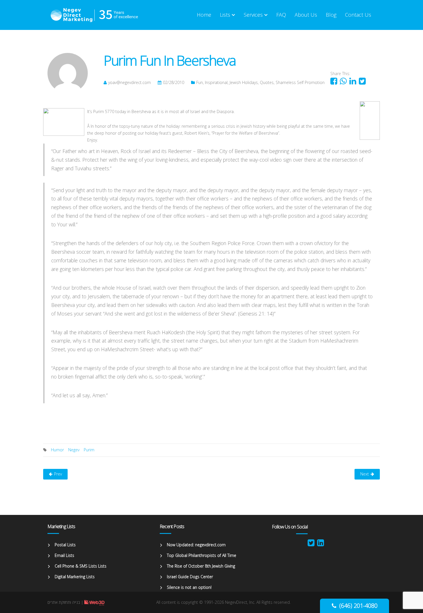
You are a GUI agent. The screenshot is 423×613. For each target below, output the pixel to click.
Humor (57, 449)
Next (364, 474)
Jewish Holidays (244, 82)
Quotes (267, 82)
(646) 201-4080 (358, 606)
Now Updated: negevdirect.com (196, 544)
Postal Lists (65, 544)
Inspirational (216, 82)
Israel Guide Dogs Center (190, 576)
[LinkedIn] (320, 544)
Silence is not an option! (189, 587)
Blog (331, 14)
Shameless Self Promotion (300, 82)
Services (253, 14)
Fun (199, 82)
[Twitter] (311, 544)
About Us (306, 14)
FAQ (281, 14)
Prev (58, 474)
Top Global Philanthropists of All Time (201, 555)
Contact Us (358, 14)
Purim (89, 449)
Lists (225, 14)
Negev (73, 449)
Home (204, 14)
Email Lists (64, 555)
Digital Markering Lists (75, 576)
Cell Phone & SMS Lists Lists (80, 566)
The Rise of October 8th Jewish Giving (201, 566)
